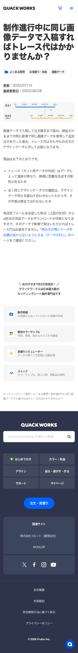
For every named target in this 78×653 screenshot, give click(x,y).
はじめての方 (23, 459)
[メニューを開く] (71, 8)
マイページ (57, 483)
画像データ (58, 72)
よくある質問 (17, 72)
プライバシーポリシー (39, 623)
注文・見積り (39, 503)
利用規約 (39, 601)
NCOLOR (39, 547)
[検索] (69, 436)
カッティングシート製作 (17, 393)
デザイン (21, 471)
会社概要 (39, 589)
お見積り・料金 (38, 72)
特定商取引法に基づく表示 (39, 612)
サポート (21, 483)
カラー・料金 (57, 459)
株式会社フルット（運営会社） (39, 535)
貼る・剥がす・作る (57, 471)
